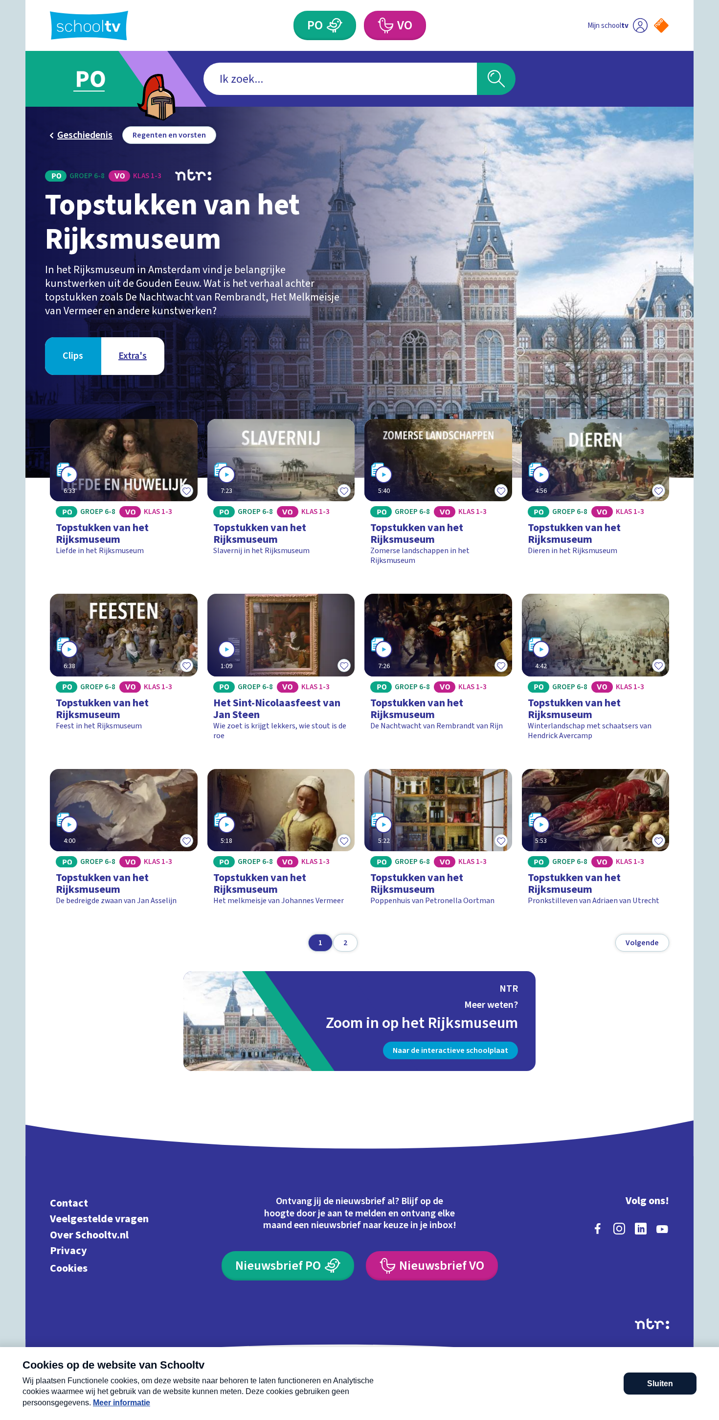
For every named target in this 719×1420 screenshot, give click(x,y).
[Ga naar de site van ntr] (652, 1323)
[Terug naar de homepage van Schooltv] (89, 26)
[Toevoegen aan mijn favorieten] (187, 490)
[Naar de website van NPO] (661, 25)
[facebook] (597, 1228)
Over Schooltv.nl (89, 1234)
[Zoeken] (496, 79)
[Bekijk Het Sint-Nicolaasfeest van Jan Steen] (281, 671)
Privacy (68, 1250)
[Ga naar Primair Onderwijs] (98, 79)
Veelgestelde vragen (99, 1219)
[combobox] (340, 79)
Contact (69, 1202)
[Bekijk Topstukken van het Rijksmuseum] (124, 496)
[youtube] (662, 1228)
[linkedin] (641, 1228)
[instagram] (619, 1228)
